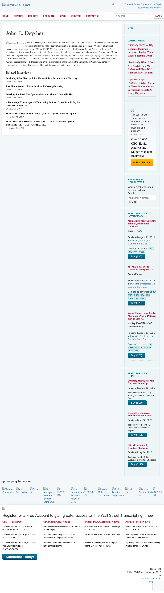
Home (5, 15)
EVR (136, 298)
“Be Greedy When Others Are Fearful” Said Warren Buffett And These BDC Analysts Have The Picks (141, 67)
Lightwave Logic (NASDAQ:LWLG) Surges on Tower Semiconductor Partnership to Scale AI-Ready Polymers (141, 86)
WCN (137, 347)
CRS (148, 295)
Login (158, 15)
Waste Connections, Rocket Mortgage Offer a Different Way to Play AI (142, 315)
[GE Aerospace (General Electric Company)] (48, 494)
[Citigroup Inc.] (89, 491)
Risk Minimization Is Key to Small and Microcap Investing (34, 86)
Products (49, 15)
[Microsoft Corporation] (8, 490)
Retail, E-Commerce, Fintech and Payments (139, 414)
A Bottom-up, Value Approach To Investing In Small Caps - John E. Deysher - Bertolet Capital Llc (43, 104)
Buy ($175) (137, 402)
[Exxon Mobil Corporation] (104, 491)
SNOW (153, 292)
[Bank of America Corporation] (118, 491)
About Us (75, 15)
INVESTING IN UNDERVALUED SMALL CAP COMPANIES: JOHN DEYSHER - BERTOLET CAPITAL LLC (40, 123)
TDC (130, 295)
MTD (149, 347)
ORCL (136, 295)
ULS (130, 350)
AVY (135, 252)
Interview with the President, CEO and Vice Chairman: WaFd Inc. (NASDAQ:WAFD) (18, 545)
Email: (131, 193)
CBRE (142, 298)
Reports (33, 15)
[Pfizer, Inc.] (34, 490)
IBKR (130, 298)
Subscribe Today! (20, 557)
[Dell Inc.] (129, 490)
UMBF (141, 252)
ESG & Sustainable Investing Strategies (138, 446)
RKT (143, 347)
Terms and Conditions (150, 578)
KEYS (130, 347)
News (62, 15)
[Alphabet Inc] (157, 491)
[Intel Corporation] (22, 490)
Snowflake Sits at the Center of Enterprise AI (140, 268)
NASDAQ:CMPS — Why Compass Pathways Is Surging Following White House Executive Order (141, 50)
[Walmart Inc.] (61, 491)
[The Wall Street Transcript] (16, 4)
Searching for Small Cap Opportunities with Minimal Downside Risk (39, 94)
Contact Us (92, 15)
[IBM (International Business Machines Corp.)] (77, 494)
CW (142, 295)
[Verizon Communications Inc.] (147, 491)
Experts (18, 15)
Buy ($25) (136, 256)
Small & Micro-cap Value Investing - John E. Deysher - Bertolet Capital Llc (42, 113)
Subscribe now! (142, 162)
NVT (152, 248)
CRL (130, 252)
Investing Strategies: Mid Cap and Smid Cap (141, 382)
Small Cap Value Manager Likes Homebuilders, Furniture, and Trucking (41, 78)
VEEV (136, 350)
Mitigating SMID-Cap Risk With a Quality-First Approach (142, 223)
